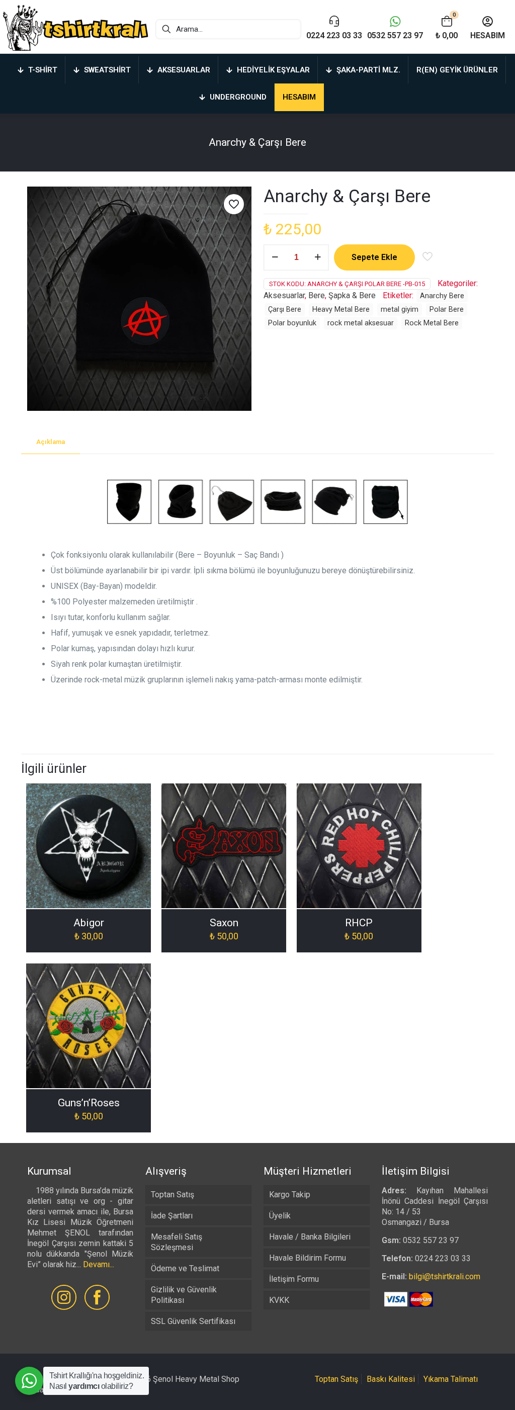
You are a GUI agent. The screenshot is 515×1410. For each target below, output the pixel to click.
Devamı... (98, 1264)
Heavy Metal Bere (341, 309)
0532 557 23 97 (431, 1240)
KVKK (279, 1300)
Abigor (88, 923)
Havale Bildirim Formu (307, 1258)
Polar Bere (447, 309)
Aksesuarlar (284, 295)
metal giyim (399, 309)
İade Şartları (172, 1215)
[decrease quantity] (275, 257)
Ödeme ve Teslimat (185, 1268)
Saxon (224, 923)
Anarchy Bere (442, 296)
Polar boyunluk (292, 323)
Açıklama (50, 442)
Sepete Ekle (374, 257)
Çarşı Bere (284, 309)
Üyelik (280, 1215)
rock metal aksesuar (360, 323)
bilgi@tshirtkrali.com (444, 1276)
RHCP (359, 923)
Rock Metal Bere (432, 323)
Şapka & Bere (352, 295)
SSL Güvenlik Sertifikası (193, 1321)
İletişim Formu (294, 1279)
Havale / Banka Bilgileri (310, 1237)
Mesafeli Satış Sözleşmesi (176, 1242)
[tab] (50, 442)
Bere (316, 295)
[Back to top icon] (466, 1389)
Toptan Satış (172, 1194)
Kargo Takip (289, 1194)
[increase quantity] (317, 257)
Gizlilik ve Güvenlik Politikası (184, 1295)
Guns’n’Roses (89, 1103)
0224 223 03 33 (443, 1258)
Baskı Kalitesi (391, 1379)
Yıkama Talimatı (450, 1379)
